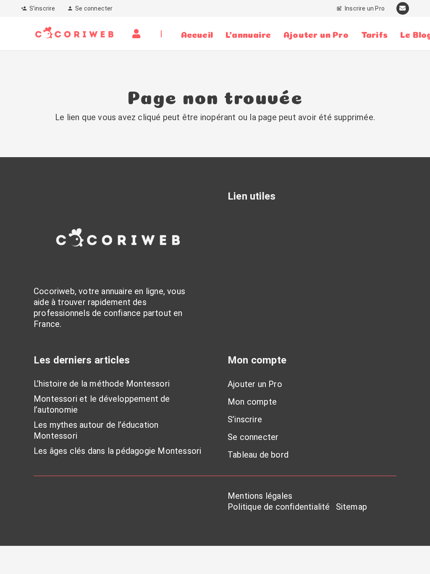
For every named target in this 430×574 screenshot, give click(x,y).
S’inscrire (245, 419)
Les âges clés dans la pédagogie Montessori (117, 451)
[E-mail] (402, 8)
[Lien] (138, 34)
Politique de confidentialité (279, 507)
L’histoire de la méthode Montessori (102, 384)
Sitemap (351, 507)
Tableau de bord (258, 455)
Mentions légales (260, 496)
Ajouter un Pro (255, 384)
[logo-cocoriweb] (74, 33)
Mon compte (252, 402)
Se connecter (253, 437)
